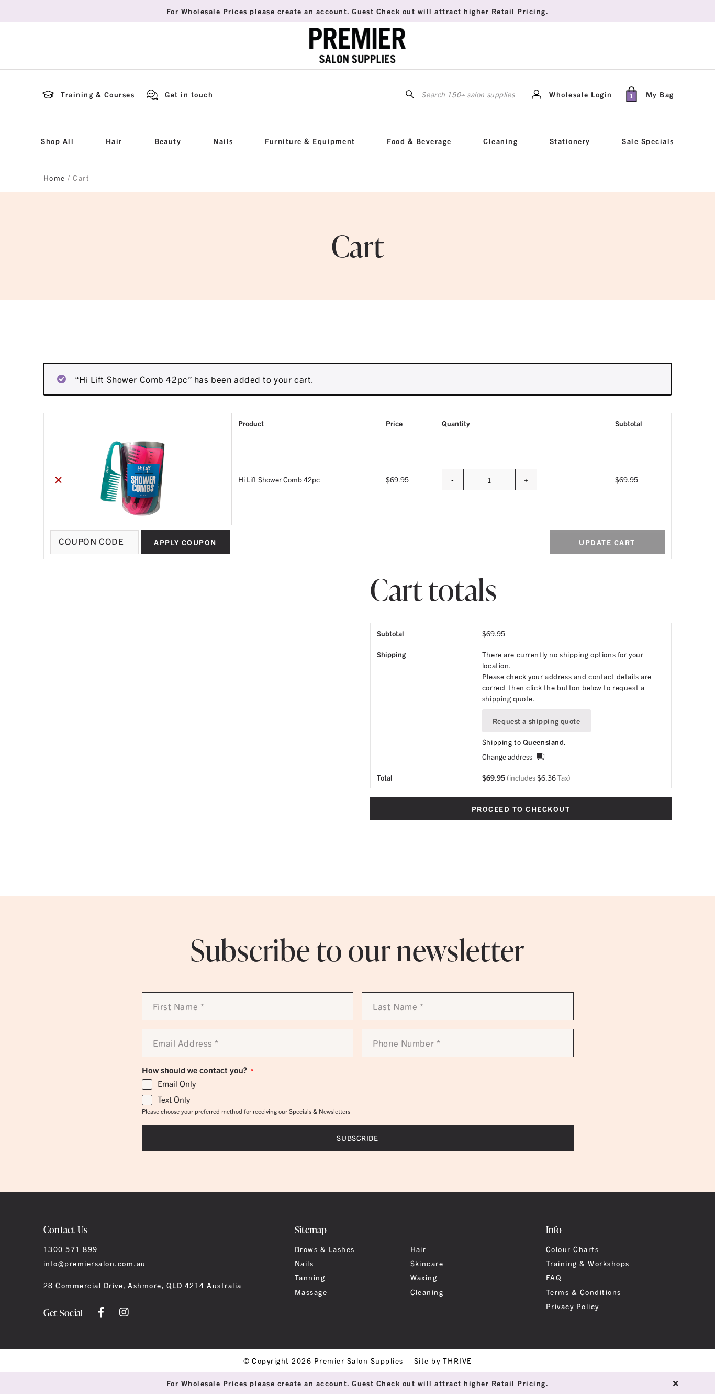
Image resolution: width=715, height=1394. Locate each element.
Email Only (177, 1084)
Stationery (570, 141)
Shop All (57, 141)
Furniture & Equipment (310, 141)
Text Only (174, 1099)
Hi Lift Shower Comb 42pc (279, 479)
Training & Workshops (588, 1263)
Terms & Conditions (583, 1292)
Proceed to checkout (521, 809)
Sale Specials (648, 141)
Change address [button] (507, 756)
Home (54, 177)
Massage (311, 1292)
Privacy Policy (572, 1306)
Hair (114, 141)
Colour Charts (572, 1249)
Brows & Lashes (325, 1249)
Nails (223, 141)
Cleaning (500, 141)
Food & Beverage (419, 141)
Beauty (168, 141)
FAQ (554, 1277)
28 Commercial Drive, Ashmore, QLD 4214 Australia (142, 1285)
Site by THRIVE (443, 1360)
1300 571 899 (70, 1249)
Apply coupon (185, 542)
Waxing (424, 1277)
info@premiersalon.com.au (94, 1263)
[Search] (410, 94)
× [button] (58, 479)
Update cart (607, 542)
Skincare (427, 1263)
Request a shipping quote (536, 721)
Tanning (310, 1277)
